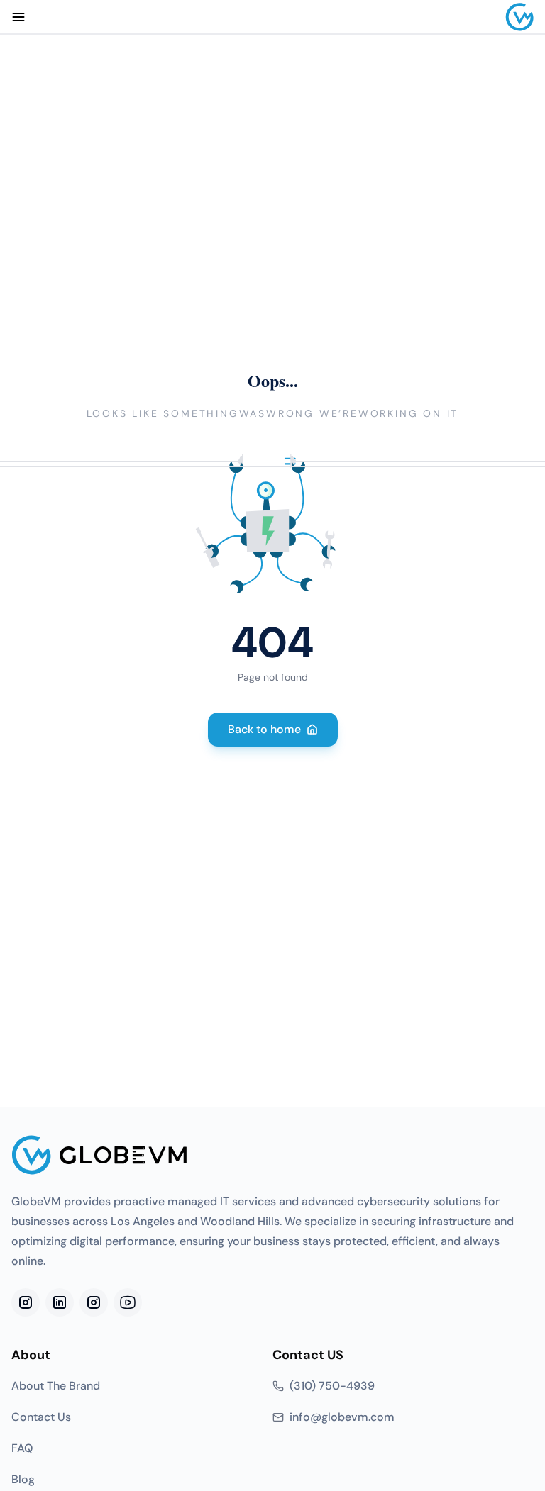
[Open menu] (18, 17)
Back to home (264, 729)
